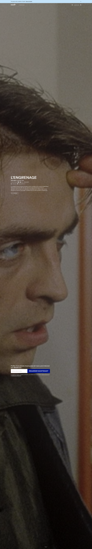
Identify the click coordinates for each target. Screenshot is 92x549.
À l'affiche (21, 4)
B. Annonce (15, 193)
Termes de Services (45, 374)
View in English (29, 1)
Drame (15, 182)
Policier (12, 182)
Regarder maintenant (38, 371)
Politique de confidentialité (16, 375)
